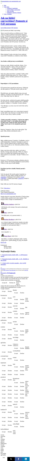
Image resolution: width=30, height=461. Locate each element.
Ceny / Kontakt (8, 14)
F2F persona (14, 27)
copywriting (4, 27)
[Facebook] (18, 459)
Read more (25, 283)
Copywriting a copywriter (13, 9)
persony (9, 27)
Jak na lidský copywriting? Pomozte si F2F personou (14, 20)
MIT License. (6, 270)
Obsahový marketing (12, 8)
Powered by (8, 273)
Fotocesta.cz (7, 188)
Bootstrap (3, 268)
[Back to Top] (1, 267)
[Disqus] (15, 221)
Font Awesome (12, 270)
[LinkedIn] (26, 459)
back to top (3, 242)
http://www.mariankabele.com (8, 193)
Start (5, 5)
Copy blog (6, 7)
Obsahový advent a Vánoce (14, 12)
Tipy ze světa (10, 11)
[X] (11, 459)
